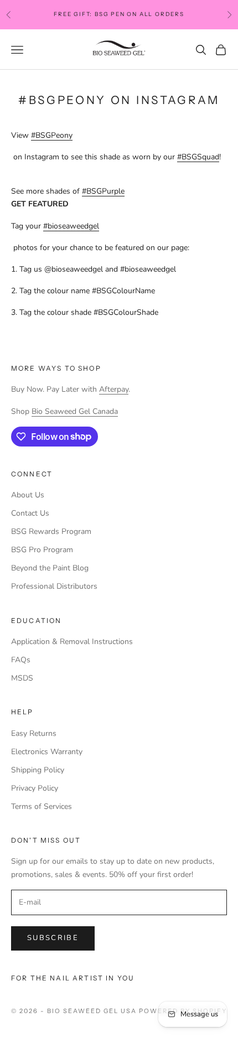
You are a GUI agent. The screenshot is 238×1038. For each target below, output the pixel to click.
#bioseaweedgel (71, 226)
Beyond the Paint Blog (50, 568)
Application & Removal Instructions (72, 641)
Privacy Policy (34, 788)
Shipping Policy (37, 770)
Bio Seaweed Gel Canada (75, 411)
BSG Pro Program (42, 549)
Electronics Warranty (46, 751)
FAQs (20, 660)
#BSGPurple (103, 191)
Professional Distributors (54, 586)
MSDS (22, 678)
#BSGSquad (198, 157)
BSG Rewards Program (51, 531)
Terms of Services (41, 806)
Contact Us (30, 513)
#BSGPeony (52, 135)
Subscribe (53, 938)
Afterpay (113, 389)
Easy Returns (33, 733)
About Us (27, 495)
